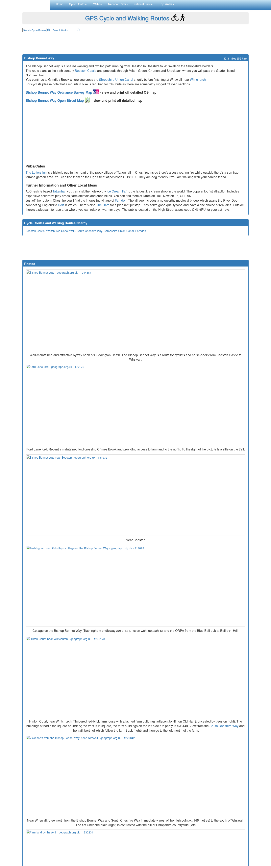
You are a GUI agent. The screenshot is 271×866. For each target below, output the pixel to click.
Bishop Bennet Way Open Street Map (55, 100)
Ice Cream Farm (118, 191)
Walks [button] (97, 4)
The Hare (103, 205)
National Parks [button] (143, 4)
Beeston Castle (85, 70)
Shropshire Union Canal (116, 79)
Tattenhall (59, 191)
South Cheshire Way (89, 231)
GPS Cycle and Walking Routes (127, 18)
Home (59, 4)
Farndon (121, 200)
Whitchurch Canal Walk (60, 231)
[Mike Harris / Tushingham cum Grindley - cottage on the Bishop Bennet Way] (135, 585)
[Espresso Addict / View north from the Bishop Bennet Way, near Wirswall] (135, 775)
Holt (61, 205)
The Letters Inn (36, 172)
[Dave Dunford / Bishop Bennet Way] (135, 310)
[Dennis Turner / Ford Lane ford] (135, 404)
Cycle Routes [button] (77, 4)
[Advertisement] (135, 43)
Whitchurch (198, 79)
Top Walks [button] (165, 4)
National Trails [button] (117, 4)
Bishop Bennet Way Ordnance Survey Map (59, 92)
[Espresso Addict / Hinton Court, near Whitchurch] (135, 676)
